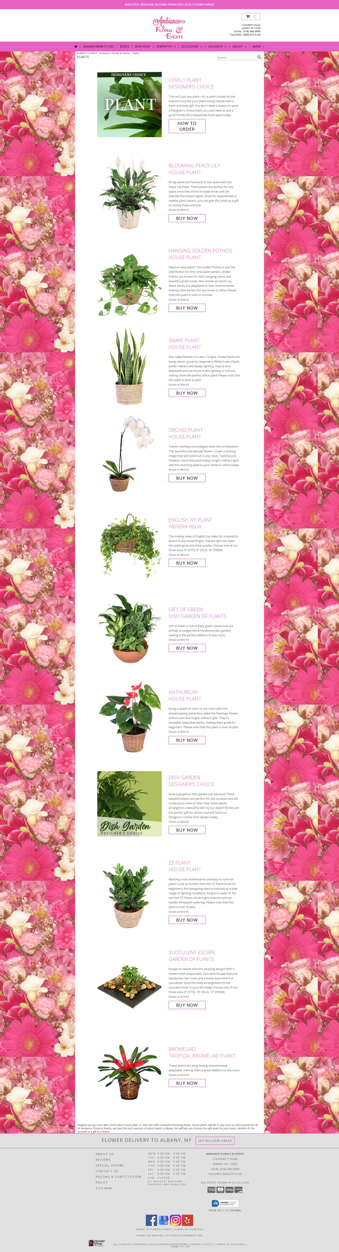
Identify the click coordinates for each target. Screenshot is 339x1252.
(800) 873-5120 (251, 34)
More (256, 46)
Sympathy (164, 46)
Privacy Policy (202, 1244)
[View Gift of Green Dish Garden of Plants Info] (132, 628)
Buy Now (187, 218)
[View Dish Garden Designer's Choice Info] (132, 803)
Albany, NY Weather (149, 1235)
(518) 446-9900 (251, 31)
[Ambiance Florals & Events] (169, 27)
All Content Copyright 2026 (134, 1244)
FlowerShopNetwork (172, 1244)
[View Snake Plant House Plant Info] (132, 366)
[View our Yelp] (187, 1225)
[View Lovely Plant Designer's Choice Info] (132, 104)
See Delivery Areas (215, 1141)
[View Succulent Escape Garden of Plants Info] (132, 978)
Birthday (142, 46)
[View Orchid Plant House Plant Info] (132, 454)
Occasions (190, 46)
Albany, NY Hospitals (188, 1229)
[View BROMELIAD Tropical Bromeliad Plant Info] (132, 1066)
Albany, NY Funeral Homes (153, 1229)
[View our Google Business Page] (163, 1225)
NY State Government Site (184, 1235)
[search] (259, 57)
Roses (124, 46)
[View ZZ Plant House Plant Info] (132, 891)
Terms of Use (180, 1246)
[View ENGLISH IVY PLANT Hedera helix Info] (132, 541)
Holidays (215, 46)
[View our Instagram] (175, 1225)
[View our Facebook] (151, 1225)
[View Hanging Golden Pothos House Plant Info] (132, 279)
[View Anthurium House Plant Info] (132, 716)
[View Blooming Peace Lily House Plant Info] (132, 192)
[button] (250, 16)
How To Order (187, 126)
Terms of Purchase (230, 1244)
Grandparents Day (98, 46)
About (238, 46)
